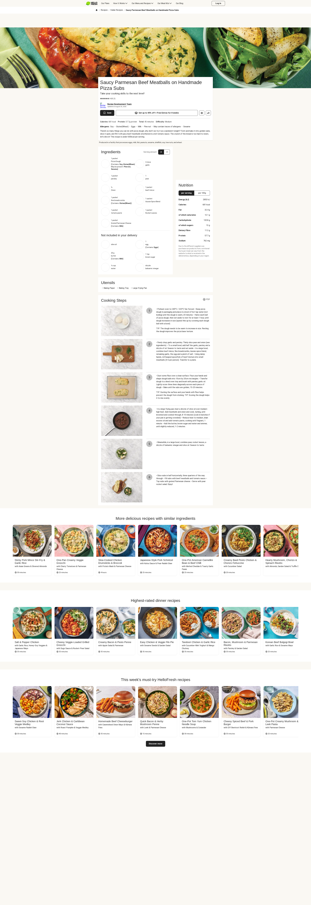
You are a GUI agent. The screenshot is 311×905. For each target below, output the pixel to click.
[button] (135, 151)
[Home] (96, 10)
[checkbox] (101, 99)
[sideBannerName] (194, 162)
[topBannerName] (155, 20)
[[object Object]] (201, 112)
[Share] (208, 112)
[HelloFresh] (91, 3)
